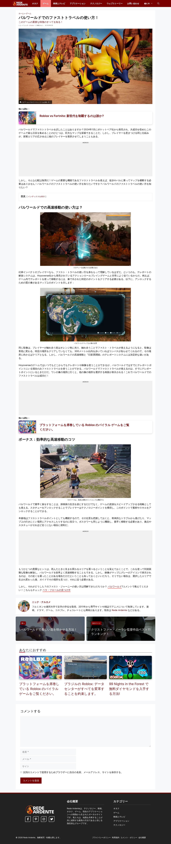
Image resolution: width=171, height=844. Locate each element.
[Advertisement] (85, 160)
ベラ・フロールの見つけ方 (56, 590)
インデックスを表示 (36, 196)
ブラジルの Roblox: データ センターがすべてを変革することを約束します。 (84, 689)
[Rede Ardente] (19, 3)
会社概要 (142, 837)
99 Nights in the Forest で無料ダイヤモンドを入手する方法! (129, 689)
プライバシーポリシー (101, 837)
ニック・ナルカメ (41, 602)
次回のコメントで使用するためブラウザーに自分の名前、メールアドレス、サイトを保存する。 (73, 772)
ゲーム (46, 3)
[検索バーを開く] (158, 3)
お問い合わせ (133, 3)
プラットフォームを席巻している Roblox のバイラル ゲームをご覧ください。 (39, 689)
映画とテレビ (59, 3)
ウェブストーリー (115, 3)
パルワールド (115, 586)
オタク (35, 3)
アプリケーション (78, 3)
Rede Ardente (119, 610)
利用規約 (115, 837)
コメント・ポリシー (129, 837)
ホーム (21, 13)
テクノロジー (96, 3)
